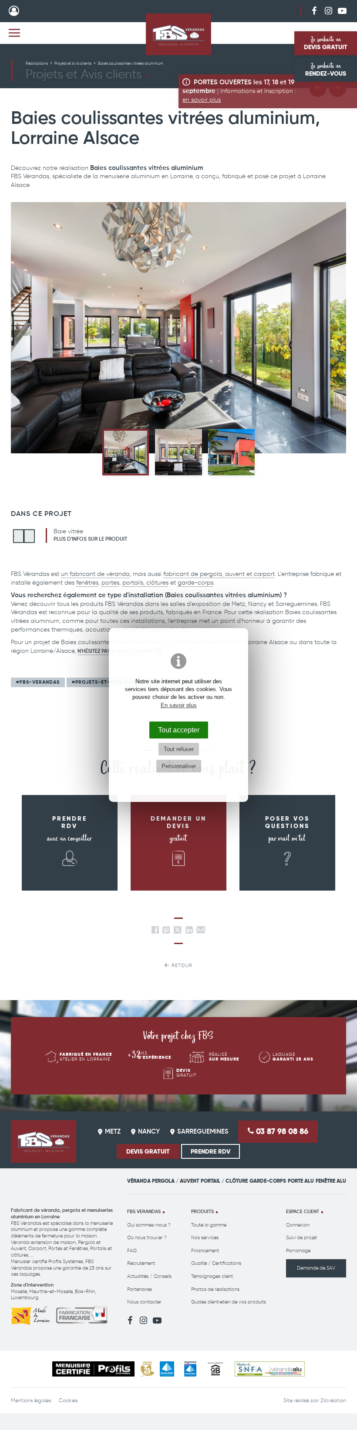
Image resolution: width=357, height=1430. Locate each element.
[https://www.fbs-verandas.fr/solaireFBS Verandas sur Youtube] (342, 10)
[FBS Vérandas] (178, 34)
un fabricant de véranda (95, 574)
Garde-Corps (267, 1180)
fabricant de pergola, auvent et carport (219, 574)
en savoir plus (201, 99)
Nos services (205, 1237)
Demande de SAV (316, 1268)
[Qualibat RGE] (190, 1369)
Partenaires (139, 1289)
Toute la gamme (208, 1225)
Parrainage (298, 1251)
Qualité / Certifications (216, 1263)
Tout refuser (179, 749)
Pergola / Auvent (175, 1180)
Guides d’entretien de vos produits (228, 1302)
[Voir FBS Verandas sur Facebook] (314, 10)
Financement (205, 1251)
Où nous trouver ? (147, 1237)
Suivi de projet (301, 1237)
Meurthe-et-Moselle (51, 1291)
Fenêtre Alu (331, 1180)
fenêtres (87, 582)
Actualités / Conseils (149, 1276)
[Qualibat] (167, 1369)
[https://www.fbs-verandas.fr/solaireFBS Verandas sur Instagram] (328, 10)
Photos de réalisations (215, 1289)
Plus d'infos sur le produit (90, 539)
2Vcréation (333, 1400)
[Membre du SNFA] (270, 1369)
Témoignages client (212, 1276)
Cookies (68, 1400)
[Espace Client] (14, 10)
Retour (181, 965)
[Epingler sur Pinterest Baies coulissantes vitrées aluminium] (166, 931)
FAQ (132, 1251)
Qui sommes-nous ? (149, 1225)
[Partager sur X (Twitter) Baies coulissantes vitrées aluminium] (178, 931)
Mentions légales (31, 1400)
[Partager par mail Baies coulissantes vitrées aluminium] (200, 931)
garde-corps (195, 582)
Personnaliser (179, 766)
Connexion (298, 1225)
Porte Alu (301, 1180)
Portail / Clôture (224, 1180)
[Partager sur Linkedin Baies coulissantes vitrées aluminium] (189, 931)
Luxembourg (24, 1297)
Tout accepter (178, 730)
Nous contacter (144, 1302)
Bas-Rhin (85, 1291)
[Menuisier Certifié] (93, 1369)
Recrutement (141, 1263)
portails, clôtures (145, 582)
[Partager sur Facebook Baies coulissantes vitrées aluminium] (155, 931)
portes (110, 582)
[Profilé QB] (215, 1369)
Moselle (19, 1291)
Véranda (139, 1180)
